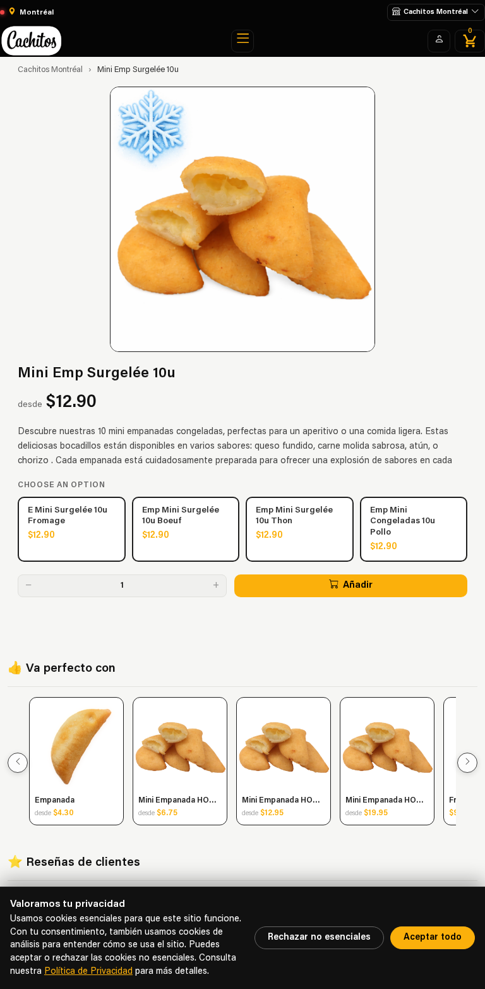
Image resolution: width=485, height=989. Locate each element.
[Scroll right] (467, 763)
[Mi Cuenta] (439, 41)
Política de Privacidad (88, 971)
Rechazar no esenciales (319, 937)
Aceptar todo (433, 937)
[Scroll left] (18, 763)
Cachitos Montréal (50, 70)
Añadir (358, 585)
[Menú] (242, 41)
